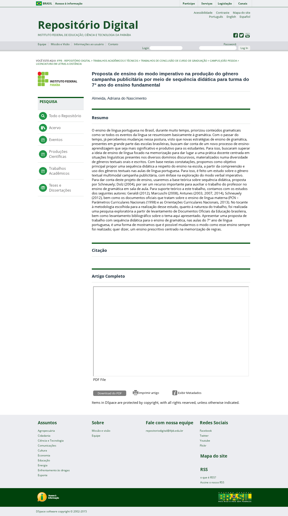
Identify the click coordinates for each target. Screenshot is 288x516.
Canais (242, 3)
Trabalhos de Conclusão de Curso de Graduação (174, 60)
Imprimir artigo (149, 393)
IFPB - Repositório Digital (73, 60)
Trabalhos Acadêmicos (59, 171)
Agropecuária (46, 431)
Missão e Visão (60, 44)
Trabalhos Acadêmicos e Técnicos (115, 60)
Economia (44, 455)
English (231, 17)
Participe (189, 3)
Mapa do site (241, 13)
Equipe (42, 44)
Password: (230, 44)
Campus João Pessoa (223, 60)
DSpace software (46, 511)
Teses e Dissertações (60, 188)
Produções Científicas (58, 154)
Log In (244, 48)
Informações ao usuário (89, 44)
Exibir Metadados (189, 393)
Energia (42, 465)
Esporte (42, 475)
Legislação (225, 3)
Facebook (206, 431)
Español (245, 17)
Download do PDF (110, 393)
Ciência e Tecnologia (51, 440)
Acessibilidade (203, 13)
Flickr (203, 445)
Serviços (206, 3)
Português (216, 17)
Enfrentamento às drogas (54, 470)
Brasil (47, 3)
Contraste (222, 13)
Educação (44, 460)
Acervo (55, 127)
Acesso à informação (68, 3)
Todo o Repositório (65, 115)
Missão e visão (101, 431)
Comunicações (47, 445)
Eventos (56, 139)
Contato (113, 44)
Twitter (204, 436)
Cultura (42, 450)
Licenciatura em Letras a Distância (59, 63)
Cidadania (44, 436)
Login (146, 48)
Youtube (205, 440)
